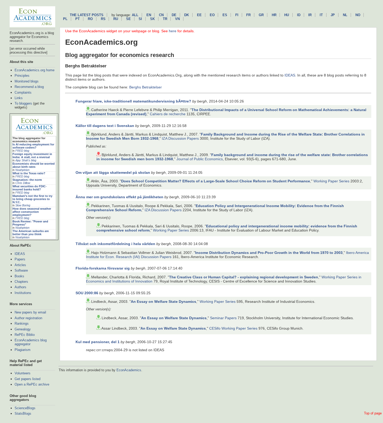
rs (103, 19)
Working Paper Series (331, 181)
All (135, 15)
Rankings (22, 323)
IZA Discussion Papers (180, 138)
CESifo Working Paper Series (233, 328)
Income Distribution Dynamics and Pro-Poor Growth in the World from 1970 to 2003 (269, 253)
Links (19, 98)
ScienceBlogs (25, 408)
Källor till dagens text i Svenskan (105, 126)
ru (115, 19)
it (321, 15)
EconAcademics (128, 370)
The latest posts (86, 15)
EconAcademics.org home (34, 70)
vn (177, 19)
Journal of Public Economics (199, 159)
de (174, 15)
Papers (20, 259)
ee (199, 15)
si (140, 19)
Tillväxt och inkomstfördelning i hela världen (115, 244)
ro (90, 19)
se (128, 19)
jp (333, 15)
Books (19, 276)
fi (236, 15)
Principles (22, 76)
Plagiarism (22, 350)
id (298, 15)
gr (261, 15)
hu (286, 15)
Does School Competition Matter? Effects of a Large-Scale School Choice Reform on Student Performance (215, 181)
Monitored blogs (27, 81)
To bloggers (23, 103)
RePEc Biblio (25, 335)
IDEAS (20, 254)
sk (152, 19)
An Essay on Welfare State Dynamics (163, 301)
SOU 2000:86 (87, 293)
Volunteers (22, 373)
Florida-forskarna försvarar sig (103, 268)
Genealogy (23, 329)
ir (310, 15)
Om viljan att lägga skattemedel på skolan (113, 172)
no (357, 15)
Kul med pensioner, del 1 (98, 342)
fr (248, 15)
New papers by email (30, 312)
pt (77, 19)
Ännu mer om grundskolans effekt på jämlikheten (119, 197)
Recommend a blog (29, 87)
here (172, 31)
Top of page (373, 413)
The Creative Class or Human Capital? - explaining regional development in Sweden (243, 277)
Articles (20, 265)
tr (165, 19)
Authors (20, 287)
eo (212, 15)
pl (65, 19)
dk (186, 15)
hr (274, 15)
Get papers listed (27, 379)
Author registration (28, 318)
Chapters (21, 282)
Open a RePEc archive (32, 384)
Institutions (23, 293)
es (225, 15)
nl (345, 15)
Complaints (23, 92)
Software (21, 270)
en (148, 15)
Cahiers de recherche (168, 114)
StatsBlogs (23, 413)
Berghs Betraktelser (145, 87)
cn (161, 15)
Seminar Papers (223, 318)
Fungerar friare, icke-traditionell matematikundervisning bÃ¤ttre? (133, 101)
